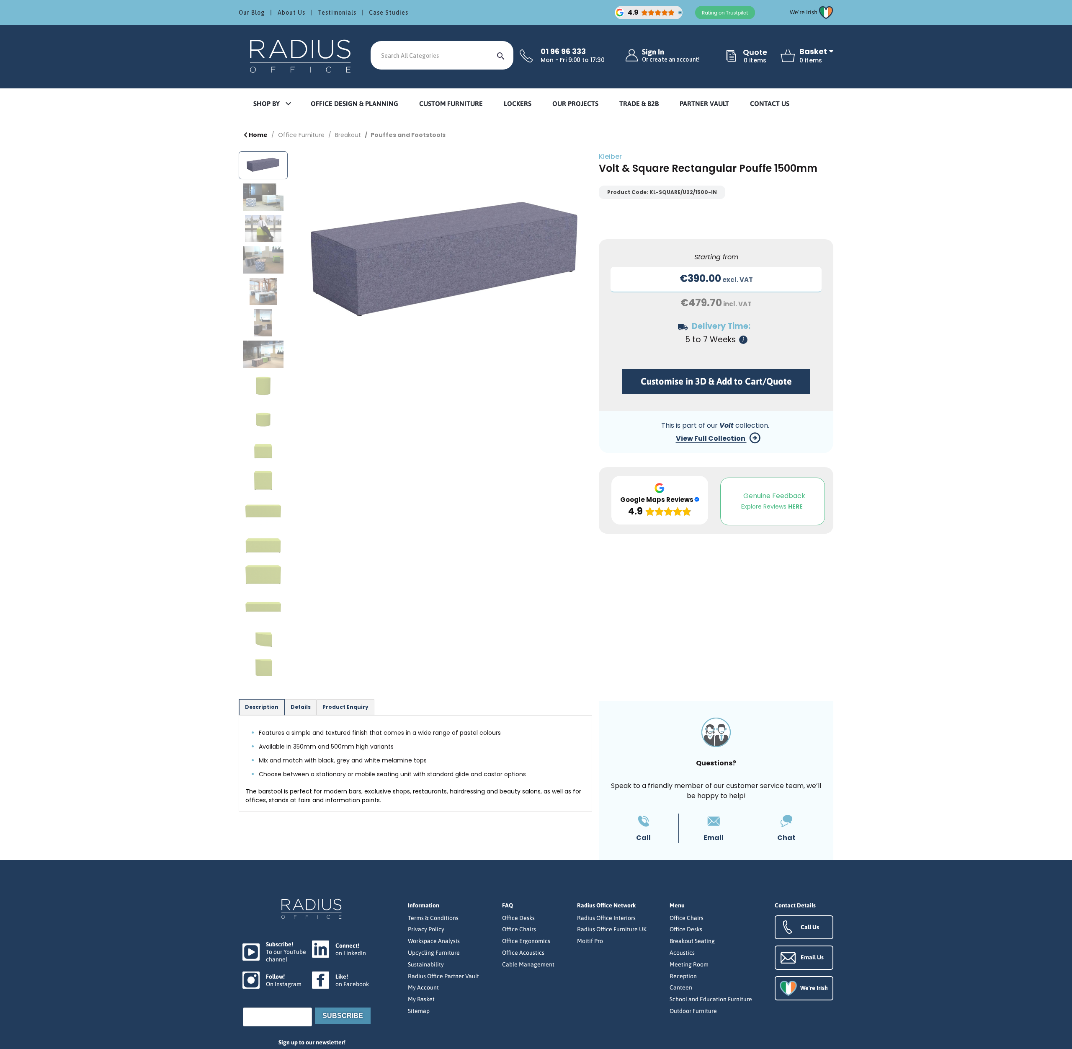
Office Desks (518, 918)
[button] (272, 104)
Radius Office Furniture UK (612, 929)
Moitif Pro (590, 941)
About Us (291, 12)
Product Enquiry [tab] (345, 707)
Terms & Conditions (433, 918)
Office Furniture (301, 135)
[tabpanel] (415, 763)
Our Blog (252, 12)
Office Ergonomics (526, 941)
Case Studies (388, 12)
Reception (683, 976)
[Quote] (731, 56)
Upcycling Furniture (434, 952)
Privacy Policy (426, 929)
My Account (423, 987)
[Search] (500, 55)
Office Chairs (519, 929)
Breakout (348, 135)
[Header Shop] (301, 56)
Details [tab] (301, 707)
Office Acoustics (523, 952)
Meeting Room (689, 964)
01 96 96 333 (563, 51)
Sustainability (426, 964)
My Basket (421, 999)
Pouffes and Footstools (408, 135)
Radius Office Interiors (606, 918)
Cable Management (528, 964)
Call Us (810, 927)
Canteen (681, 987)
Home (257, 135)
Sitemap (419, 1011)
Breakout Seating (692, 941)
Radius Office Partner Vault (443, 976)
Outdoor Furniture (693, 1011)
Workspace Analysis (434, 941)
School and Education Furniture (711, 999)
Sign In (671, 55)
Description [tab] (261, 707)
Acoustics (682, 952)
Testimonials (337, 12)
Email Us (812, 957)
